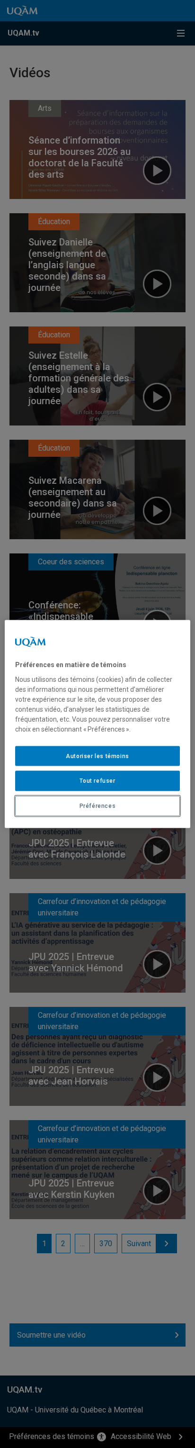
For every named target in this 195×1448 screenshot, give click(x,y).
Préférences (98, 806)
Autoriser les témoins (97, 755)
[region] (97, 724)
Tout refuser (97, 781)
